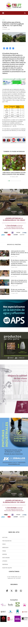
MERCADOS (5, 547)
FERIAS (4, 551)
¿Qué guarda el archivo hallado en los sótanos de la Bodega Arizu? (19, 252)
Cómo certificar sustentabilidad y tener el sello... (14, 174)
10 (20, 180)
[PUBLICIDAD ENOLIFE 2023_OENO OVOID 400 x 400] (14, 333)
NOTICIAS (4, 537)
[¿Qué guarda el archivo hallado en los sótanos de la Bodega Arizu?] (4, 253)
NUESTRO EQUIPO (7, 567)
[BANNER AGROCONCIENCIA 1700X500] (14, 79)
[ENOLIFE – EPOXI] (14, 418)
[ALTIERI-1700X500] (14, 137)
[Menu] (3, 13)
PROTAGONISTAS (6, 541)
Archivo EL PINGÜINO (14, 244)
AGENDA (4, 554)
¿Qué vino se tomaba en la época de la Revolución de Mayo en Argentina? (19, 282)
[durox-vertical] (14, 190)
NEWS (3, 19)
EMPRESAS (5, 564)
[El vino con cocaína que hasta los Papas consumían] (4, 292)
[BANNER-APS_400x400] (14, 300)
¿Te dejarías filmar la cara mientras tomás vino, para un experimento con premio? (19, 272)
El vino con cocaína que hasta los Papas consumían (19, 290)
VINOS (4, 544)
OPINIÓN (4, 561)
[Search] (25, 13)
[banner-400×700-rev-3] (14, 365)
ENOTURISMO (6, 557)
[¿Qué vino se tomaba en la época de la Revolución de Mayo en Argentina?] (4, 282)
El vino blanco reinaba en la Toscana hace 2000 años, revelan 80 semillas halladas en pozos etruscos (19, 263)
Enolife (5, 27)
